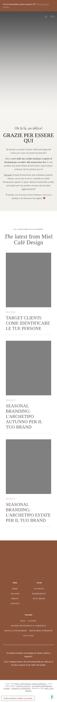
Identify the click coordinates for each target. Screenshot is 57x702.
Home (15, 589)
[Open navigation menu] (52, 17)
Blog (23, 621)
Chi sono (15, 594)
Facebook (5, 17)
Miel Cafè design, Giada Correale (30, 684)
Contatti (15, 603)
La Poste (32, 621)
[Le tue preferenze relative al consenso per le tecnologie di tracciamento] (52, 697)
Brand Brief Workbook (41, 631)
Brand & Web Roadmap (16, 631)
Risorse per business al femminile (28, 626)
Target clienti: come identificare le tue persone (28, 323)
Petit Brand (39, 598)
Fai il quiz (28, 636)
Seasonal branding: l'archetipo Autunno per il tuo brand (24, 416)
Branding (10, 312)
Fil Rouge (39, 589)
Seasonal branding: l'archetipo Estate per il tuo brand (28, 512)
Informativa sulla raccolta (18, 698)
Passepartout (39, 594)
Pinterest (7, 17)
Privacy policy (24, 686)
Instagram (3, 17)
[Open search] (46, 17)
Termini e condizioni (20, 688)
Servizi (15, 598)
